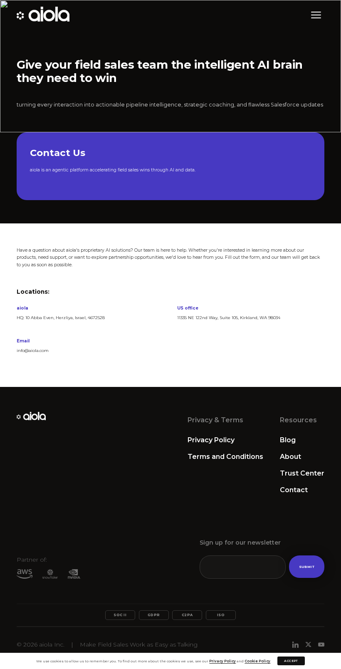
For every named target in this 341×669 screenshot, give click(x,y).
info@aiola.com (33, 350)
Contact (294, 490)
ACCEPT (291, 661)
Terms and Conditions (225, 457)
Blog (288, 440)
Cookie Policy (257, 661)
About (290, 457)
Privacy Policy (211, 440)
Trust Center (302, 473)
